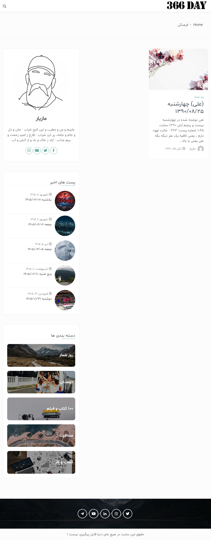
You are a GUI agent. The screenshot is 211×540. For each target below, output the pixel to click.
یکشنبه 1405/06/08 (38, 199)
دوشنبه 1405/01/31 (39, 299)
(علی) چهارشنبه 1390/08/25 (186, 107)
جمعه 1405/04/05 (40, 249)
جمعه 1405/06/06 (40, 224)
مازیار (192, 149)
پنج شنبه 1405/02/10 (37, 274)
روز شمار (199, 97)
